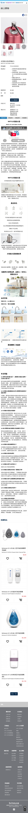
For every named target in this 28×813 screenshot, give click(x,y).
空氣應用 (19, 721)
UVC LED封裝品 (8, 730)
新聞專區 (14, 755)
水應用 (19, 718)
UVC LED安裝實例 (8, 735)
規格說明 (10, 117)
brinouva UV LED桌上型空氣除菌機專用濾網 (14, 549)
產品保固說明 (8, 790)
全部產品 (21, 753)
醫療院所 (18, 737)
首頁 (2, 704)
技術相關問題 (20, 786)
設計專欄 (14, 757)
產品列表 (19, 714)
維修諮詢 (19, 790)
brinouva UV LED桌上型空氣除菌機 (13, 633)
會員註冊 (20, 769)
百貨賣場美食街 (20, 746)
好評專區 (14, 753)
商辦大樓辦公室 (20, 743)
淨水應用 (21, 757)
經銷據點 (8, 721)
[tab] (3, 118)
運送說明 (17, 117)
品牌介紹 (8, 716)
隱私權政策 (7, 794)
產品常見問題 (20, 788)
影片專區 (14, 760)
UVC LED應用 (19, 728)
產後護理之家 (19, 741)
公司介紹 (8, 714)
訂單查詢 (20, 778)
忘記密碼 (20, 774)
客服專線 (7, 792)
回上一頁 (14, 694)
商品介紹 (3, 117)
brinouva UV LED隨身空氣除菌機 (12, 592)
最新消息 (6, 753)
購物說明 (7, 786)
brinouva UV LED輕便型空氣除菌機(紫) (13, 675)
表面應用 (19, 716)
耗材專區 (21, 762)
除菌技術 (8, 718)
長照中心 (18, 735)
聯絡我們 (19, 792)
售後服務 (24, 117)
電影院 (17, 732)
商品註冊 (20, 776)
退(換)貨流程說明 (9, 788)
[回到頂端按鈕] (25, 810)
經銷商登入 (8, 769)
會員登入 (20, 771)
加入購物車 (14, 100)
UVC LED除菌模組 (8, 732)
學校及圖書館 (19, 739)
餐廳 (17, 730)
